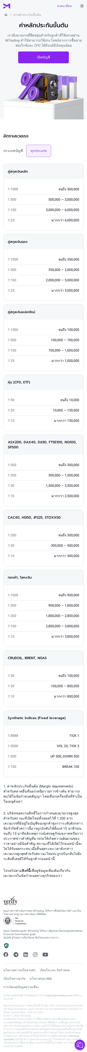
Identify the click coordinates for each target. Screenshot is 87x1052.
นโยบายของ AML (41, 978)
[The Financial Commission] (15, 921)
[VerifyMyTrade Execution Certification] (10, 901)
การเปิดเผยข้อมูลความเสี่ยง (21, 987)
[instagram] (35, 955)
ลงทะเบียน (64, 6)
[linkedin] (25, 955)
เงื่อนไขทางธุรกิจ (14, 978)
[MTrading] (6, 6)
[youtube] (45, 955)
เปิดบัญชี (43, 57)
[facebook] (5, 955)
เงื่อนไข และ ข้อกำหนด (55, 970)
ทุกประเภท (39, 151)
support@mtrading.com (58, 995)
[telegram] (16, 955)
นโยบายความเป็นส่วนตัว (19, 970)
